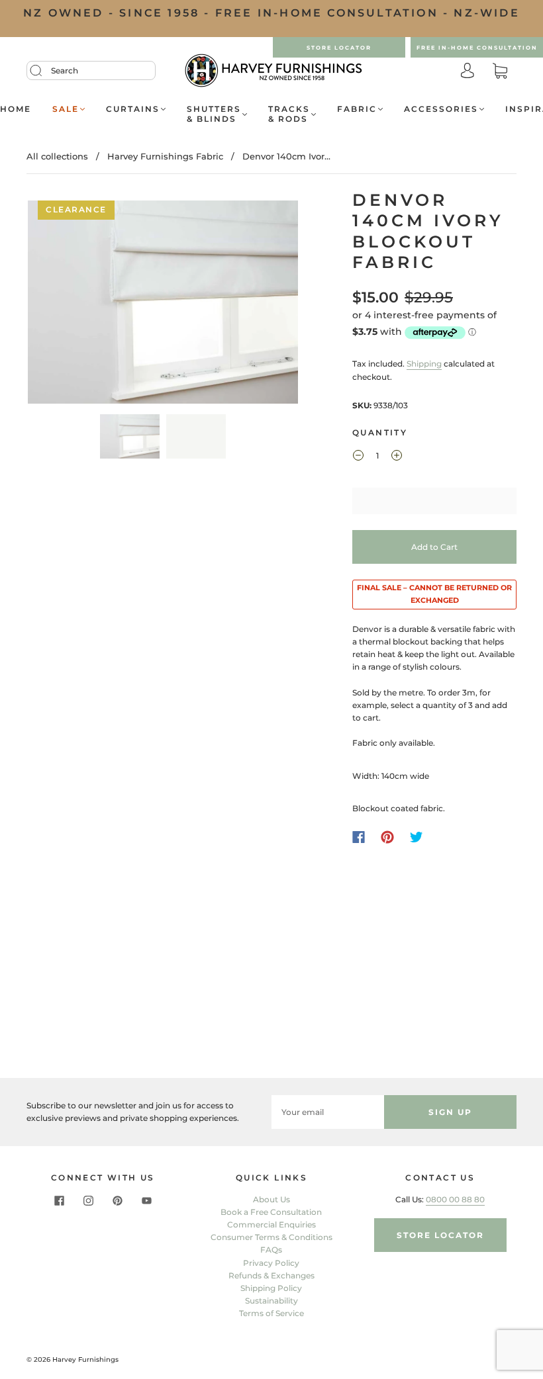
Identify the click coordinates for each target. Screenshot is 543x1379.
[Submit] (44, 70)
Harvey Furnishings (85, 1359)
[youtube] (146, 1201)
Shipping (424, 364)
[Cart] (500, 72)
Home (15, 109)
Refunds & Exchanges (271, 1275)
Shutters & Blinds (214, 114)
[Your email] (328, 1112)
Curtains (133, 109)
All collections (57, 156)
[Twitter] (416, 837)
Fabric (357, 109)
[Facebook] (358, 837)
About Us (271, 1199)
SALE (65, 109)
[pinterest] (117, 1201)
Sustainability (271, 1301)
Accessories (441, 109)
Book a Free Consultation (271, 1212)
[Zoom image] (163, 304)
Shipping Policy (271, 1288)
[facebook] (59, 1201)
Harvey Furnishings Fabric (165, 156)
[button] (55, 304)
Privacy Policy (271, 1263)
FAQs (271, 1250)
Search (64, 70)
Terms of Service (271, 1313)
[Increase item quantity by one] (396, 457)
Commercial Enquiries (271, 1224)
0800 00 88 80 (455, 1199)
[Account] (467, 72)
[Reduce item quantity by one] (358, 457)
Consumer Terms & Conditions (271, 1237)
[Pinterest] (387, 837)
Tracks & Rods (289, 114)
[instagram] (88, 1201)
